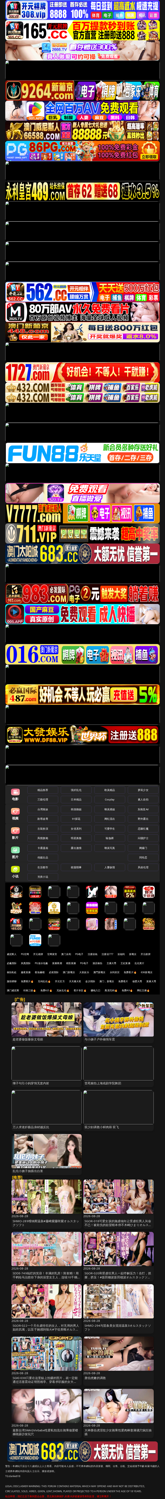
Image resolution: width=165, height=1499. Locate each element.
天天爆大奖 (75, 981)
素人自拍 (143, 799)
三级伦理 (42, 799)
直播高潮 (57, 963)
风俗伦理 (143, 867)
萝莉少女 (143, 790)
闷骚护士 (143, 838)
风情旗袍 (42, 838)
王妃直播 (125, 963)
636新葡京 (147, 972)
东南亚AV (143, 809)
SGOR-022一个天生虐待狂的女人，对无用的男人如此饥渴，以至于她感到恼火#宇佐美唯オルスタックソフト (46, 1329)
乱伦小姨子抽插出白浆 (28, 1171)
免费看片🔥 (130, 972)
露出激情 (76, 848)
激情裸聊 (12, 981)
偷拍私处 (12, 972)
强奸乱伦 (76, 790)
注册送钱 (93, 954)
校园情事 (76, 867)
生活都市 (42, 867)
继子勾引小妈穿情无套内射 (31, 1083)
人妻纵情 (109, 867)
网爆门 (143, 848)
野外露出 (143, 819)
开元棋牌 (38, 954)
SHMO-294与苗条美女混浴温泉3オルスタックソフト (118, 1327)
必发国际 (54, 972)
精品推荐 (42, 790)
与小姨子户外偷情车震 (100, 1039)
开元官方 (60, 981)
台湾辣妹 (42, 809)
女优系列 (76, 828)
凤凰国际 (26, 963)
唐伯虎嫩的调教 (95, 1378)
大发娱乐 (84, 972)
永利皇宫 (115, 972)
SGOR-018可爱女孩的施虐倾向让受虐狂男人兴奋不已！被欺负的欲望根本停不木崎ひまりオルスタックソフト (118, 1225)
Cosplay (109, 799)
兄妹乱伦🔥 (63, 990)
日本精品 (76, 799)
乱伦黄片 (139, 963)
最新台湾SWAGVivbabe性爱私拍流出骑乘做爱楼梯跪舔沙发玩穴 (45, 1432)
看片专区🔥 (80, 990)
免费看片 (123, 981)
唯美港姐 (109, 809)
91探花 (76, 819)
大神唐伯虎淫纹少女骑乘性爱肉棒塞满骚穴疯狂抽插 (118, 1432)
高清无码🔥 (111, 990)
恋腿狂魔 (143, 828)
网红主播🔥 (143, 990)
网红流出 (109, 819)
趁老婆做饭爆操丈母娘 (28, 1039)
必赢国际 (12, 963)
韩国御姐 (76, 809)
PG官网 (25, 954)
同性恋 (143, 857)
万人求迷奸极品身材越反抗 (31, 1127)
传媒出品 (42, 857)
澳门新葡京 (69, 972)
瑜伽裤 (109, 838)
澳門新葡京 (99, 972)
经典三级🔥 (29, 990)
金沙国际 (90, 981)
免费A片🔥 (46, 990)
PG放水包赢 (41, 963)
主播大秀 (112, 963)
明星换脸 (76, 838)
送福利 (121, 954)
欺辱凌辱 (42, 819)
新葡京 (132, 954)
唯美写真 (109, 848)
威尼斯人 (12, 954)
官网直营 (52, 954)
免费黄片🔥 (27, 981)
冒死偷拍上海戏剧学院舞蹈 (103, 1083)
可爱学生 (109, 828)
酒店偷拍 (97, 963)
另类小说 (42, 877)
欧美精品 (109, 790)
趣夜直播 (26, 972)
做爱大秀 (137, 981)
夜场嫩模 (40, 972)
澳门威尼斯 (13, 990)
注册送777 (107, 954)
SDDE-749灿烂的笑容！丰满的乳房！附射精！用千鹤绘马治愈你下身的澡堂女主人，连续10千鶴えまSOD (46, 1277)
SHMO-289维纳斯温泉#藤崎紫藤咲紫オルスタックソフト (46, 1223)
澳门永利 (66, 954)
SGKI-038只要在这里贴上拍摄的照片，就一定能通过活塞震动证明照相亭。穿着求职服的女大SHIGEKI (45, 1381)
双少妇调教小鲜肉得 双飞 (102, 1127)
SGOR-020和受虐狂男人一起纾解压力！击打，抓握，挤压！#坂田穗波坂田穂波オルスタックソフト (118, 1277)
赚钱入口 (96, 990)
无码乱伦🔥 (44, 981)
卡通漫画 (42, 848)
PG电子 (79, 954)
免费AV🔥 (127, 990)
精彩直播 (71, 963)
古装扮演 (42, 828)
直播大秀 (151, 981)
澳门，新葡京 (106, 981)
